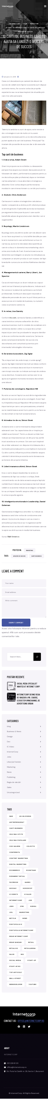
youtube (32, 984)
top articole (15, 972)
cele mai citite (16, 834)
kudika (33, 906)
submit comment (16, 622)
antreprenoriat (16, 822)
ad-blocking (25, 816)
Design (10, 736)
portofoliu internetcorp (21, 930)
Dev (8, 741)
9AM (11, 816)
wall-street (15, 978)
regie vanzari (15, 942)
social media (15, 960)
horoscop (27, 888)
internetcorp (15, 900)
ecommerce (14, 870)
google (12, 888)
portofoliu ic (15, 924)
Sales (9, 787)
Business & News (14, 731)
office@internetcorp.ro (31, 1020)
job (30, 900)
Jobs (9, 757)
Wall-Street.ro (13, 536)
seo (22, 954)
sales (11, 954)
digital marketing (17, 864)
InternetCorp (12, 752)
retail (31, 942)
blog (9, 726)
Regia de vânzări (14, 782)
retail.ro (13, 948)
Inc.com (13, 318)
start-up (31, 960)
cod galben (14, 846)
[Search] (37, 657)
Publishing (11, 777)
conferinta (14, 852)
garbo (28, 882)
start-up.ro (15, 966)
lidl (11, 912)
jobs (11, 906)
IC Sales (27, 894)
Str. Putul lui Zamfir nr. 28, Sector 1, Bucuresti (25, 1071)
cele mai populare (17, 840)
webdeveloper (15, 984)
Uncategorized (13, 792)
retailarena (30, 948)
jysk (22, 906)
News (9, 772)
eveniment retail (17, 876)
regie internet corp (18, 936)
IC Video (10, 746)
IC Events (13, 894)
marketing (24, 912)
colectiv (31, 846)
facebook (13, 882)
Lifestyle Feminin (14, 762)
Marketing (29, 550)
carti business (36, 556)
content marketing (18, 858)
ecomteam (31, 870)
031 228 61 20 (12, 1063)
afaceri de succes (19, 556)
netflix (12, 918)
